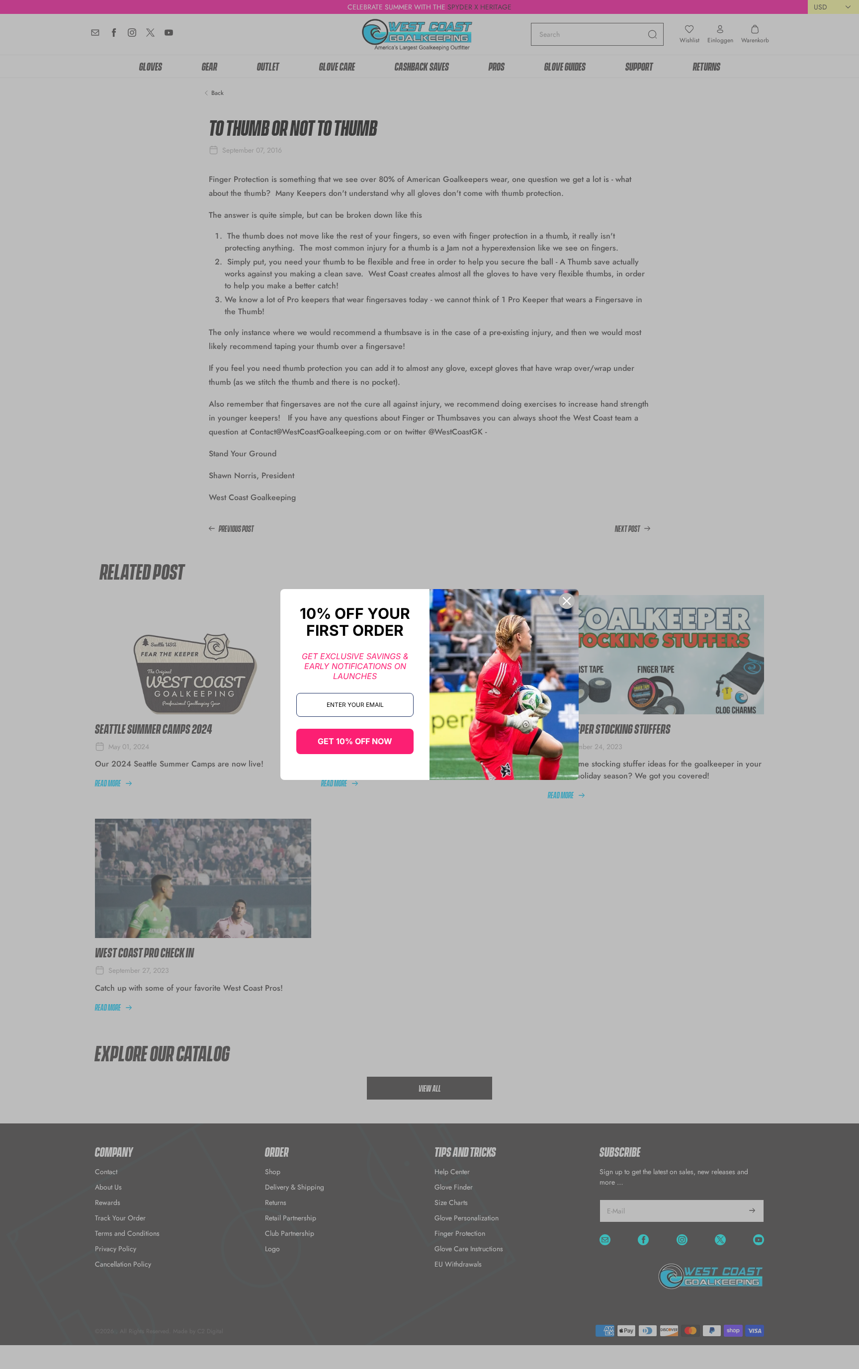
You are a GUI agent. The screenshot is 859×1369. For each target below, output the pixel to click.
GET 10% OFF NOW (355, 741)
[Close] (567, 601)
